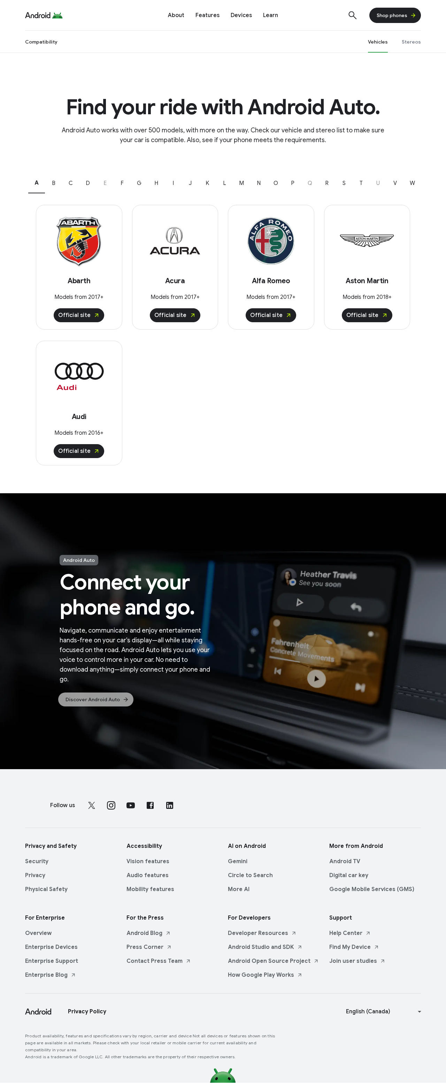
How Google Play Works (261, 975)
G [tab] (139, 183)
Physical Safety (46, 889)
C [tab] (71, 183)
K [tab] (207, 183)
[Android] (38, 15)
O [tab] (276, 183)
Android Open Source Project (269, 961)
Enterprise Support (51, 961)
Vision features (147, 861)
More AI (238, 889)
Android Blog (144, 933)
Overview (38, 933)
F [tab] (122, 183)
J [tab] (190, 183)
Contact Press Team (154, 961)
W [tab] (412, 183)
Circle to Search (250, 875)
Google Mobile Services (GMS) (371, 889)
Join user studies (353, 961)
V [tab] (395, 183)
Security (36, 861)
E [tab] (105, 183)
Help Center (345, 933)
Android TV (344, 861)
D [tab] (88, 183)
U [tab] (378, 183)
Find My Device (350, 947)
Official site (74, 315)
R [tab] (327, 183)
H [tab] (156, 183)
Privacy (35, 875)
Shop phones (392, 15)
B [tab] (53, 183)
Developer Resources (258, 933)
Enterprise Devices (51, 947)
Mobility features (150, 889)
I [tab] (173, 183)
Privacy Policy (87, 1011)
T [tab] (361, 183)
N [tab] (259, 183)
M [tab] (241, 183)
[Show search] (352, 15)
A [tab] (36, 182)
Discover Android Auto (93, 699)
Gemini (237, 861)
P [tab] (292, 183)
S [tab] (344, 183)
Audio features (147, 875)
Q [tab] (310, 183)
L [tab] (224, 183)
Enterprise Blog (46, 975)
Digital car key (348, 875)
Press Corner (144, 947)
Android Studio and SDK (261, 947)
